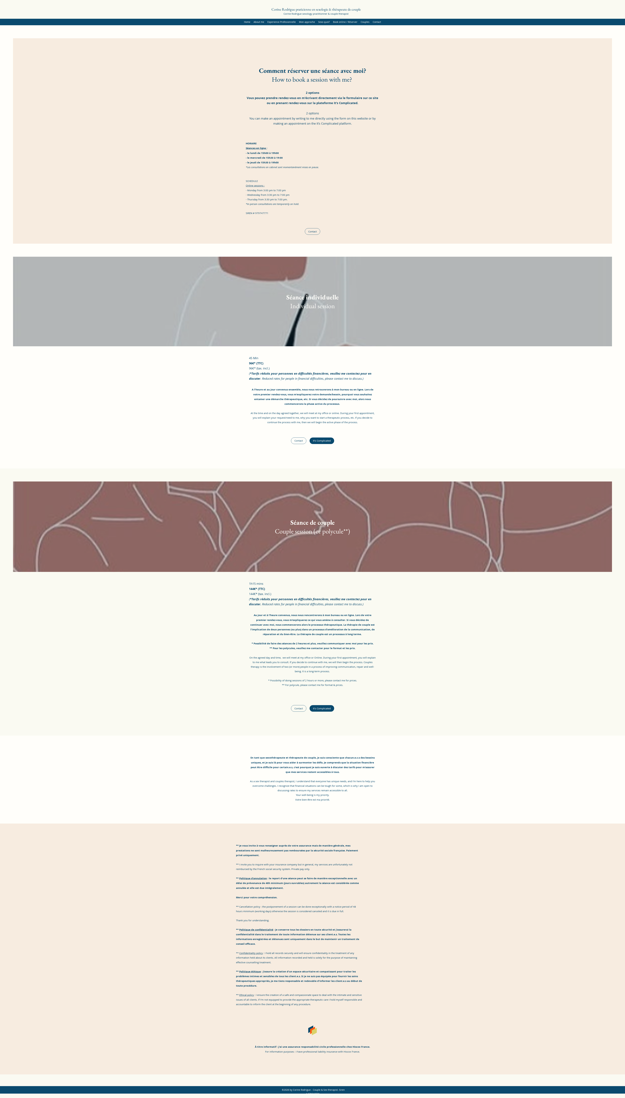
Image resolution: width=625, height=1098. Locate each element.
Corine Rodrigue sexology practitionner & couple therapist (316, 13)
